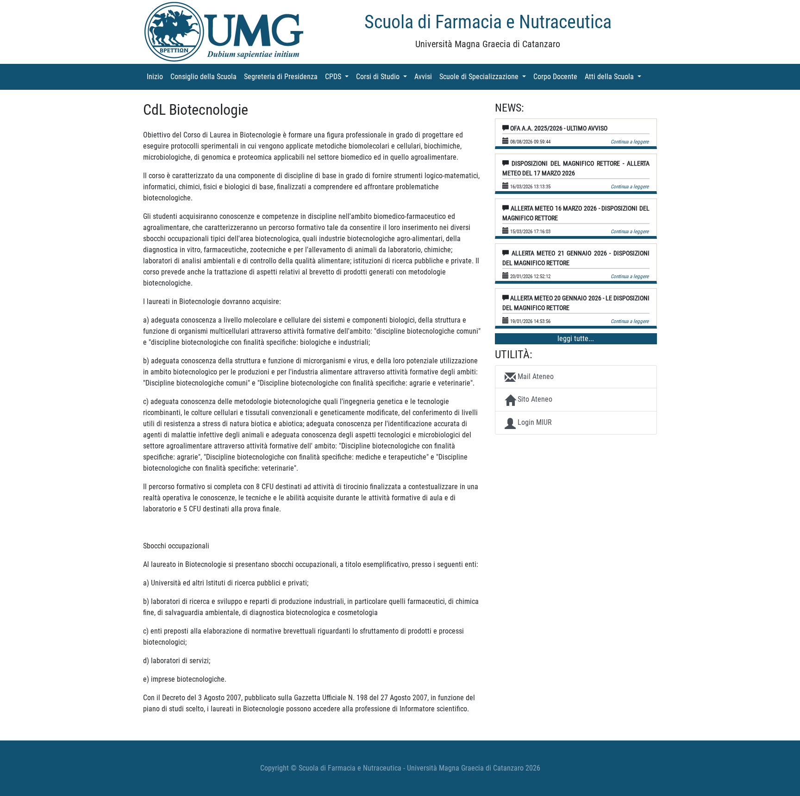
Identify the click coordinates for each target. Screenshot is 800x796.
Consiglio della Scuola (205, 76)
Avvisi (425, 76)
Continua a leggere (630, 142)
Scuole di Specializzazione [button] (484, 76)
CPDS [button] (338, 76)
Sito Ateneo (534, 399)
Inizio (157, 76)
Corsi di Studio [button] (383, 76)
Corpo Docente (557, 76)
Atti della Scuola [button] (615, 76)
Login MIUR (534, 422)
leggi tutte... (575, 338)
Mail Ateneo (535, 376)
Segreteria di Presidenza (282, 76)
